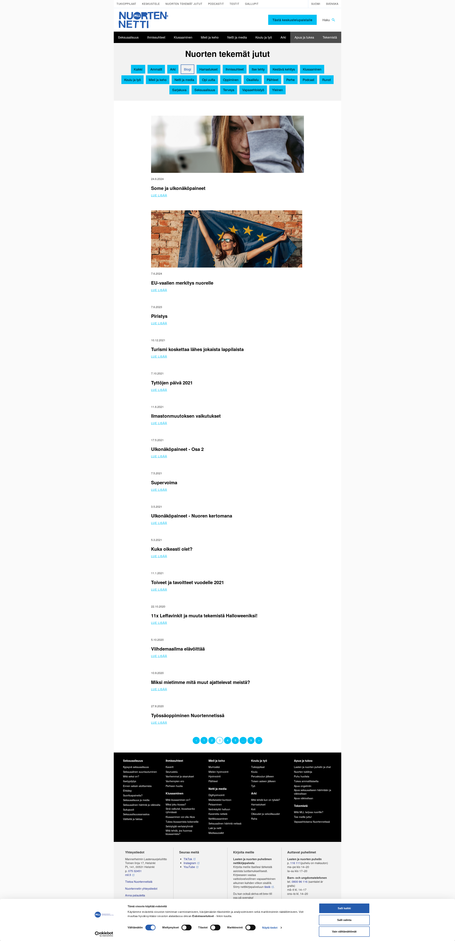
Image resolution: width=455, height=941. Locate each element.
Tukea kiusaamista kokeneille (182, 821)
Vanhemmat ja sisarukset (180, 776)
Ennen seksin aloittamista (137, 786)
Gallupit (252, 4)
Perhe (290, 79)
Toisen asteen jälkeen (263, 781)
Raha (254, 818)
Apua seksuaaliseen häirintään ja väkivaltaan (312, 791)
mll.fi (128, 875)
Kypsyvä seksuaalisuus (136, 767)
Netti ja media (184, 79)
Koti (253, 809)
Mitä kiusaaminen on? (178, 800)
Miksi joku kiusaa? (176, 804)
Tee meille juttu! (303, 817)
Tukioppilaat (126, 4)
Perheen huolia (174, 786)
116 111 (295, 863)
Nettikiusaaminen (218, 818)
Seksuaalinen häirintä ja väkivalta (141, 805)
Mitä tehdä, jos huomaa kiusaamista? (179, 832)
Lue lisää (159, 195)
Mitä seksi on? (131, 776)
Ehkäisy (127, 790)
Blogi (187, 69)
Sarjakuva (179, 89)
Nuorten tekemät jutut (183, 4)
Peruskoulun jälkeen (262, 776)
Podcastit (216, 4)
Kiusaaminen (312, 69)
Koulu (254, 771)
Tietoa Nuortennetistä (138, 882)
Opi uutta (208, 79)
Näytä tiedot (269, 927)
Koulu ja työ (132, 79)
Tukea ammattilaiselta (306, 781)
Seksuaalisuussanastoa (136, 814)
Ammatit (156, 69)
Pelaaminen (215, 804)
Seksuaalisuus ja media (136, 800)
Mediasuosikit (216, 833)
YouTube (189, 867)
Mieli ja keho (158, 79)
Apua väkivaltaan (303, 798)
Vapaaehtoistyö (253, 89)
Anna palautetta (135, 895)
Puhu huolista (301, 776)
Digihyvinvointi (216, 795)
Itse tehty (258, 69)
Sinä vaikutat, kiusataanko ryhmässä (180, 810)
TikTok (188, 859)
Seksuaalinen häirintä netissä (224, 823)
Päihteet (272, 79)
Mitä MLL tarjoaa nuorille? (308, 812)
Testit (234, 4)
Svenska (332, 4)
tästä (267, 887)
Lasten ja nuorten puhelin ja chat (312, 767)
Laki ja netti (214, 828)
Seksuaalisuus (204, 89)
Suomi (315, 4)
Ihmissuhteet (235, 69)
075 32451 (135, 871)
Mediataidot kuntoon (219, 800)
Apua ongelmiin (302, 786)
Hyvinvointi (214, 776)
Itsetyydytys (129, 781)
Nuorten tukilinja (303, 771)
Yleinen (277, 89)
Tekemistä (301, 806)
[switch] (186, 927)
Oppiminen (231, 79)
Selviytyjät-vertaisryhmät (179, 826)
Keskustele (151, 4)
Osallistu (253, 79)
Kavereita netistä (217, 814)
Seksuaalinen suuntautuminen (140, 771)
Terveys (228, 89)
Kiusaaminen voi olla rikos (180, 817)
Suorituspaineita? (133, 795)
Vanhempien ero (175, 781)
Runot (326, 79)
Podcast (308, 79)
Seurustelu (172, 771)
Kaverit (169, 767)
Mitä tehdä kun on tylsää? (265, 800)
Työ (253, 786)
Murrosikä (214, 767)
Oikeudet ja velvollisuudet (265, 814)
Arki (173, 69)
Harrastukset (208, 69)
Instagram (190, 863)
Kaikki (138, 69)
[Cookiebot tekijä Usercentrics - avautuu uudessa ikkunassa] (104, 934)
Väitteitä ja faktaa (132, 819)
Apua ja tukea (303, 761)
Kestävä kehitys (284, 69)
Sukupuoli (128, 809)
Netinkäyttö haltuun (219, 809)
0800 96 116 (299, 882)
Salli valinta (344, 919)
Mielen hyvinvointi (218, 771)
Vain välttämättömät (344, 931)
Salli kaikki (344, 908)
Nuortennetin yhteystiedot (141, 889)
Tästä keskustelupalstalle (292, 19)
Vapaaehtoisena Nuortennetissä (312, 821)
